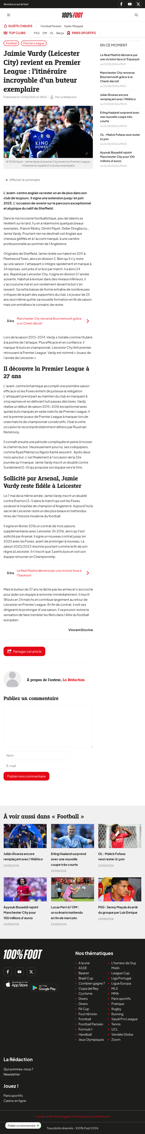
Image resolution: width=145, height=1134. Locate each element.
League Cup (120, 973)
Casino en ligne (15, 1101)
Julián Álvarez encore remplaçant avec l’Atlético (23, 856)
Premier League (33, 43)
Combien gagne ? (92, 983)
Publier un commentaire (22, 1125)
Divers (83, 999)
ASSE (83, 968)
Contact (40, 1116)
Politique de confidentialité (92, 1116)
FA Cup (84, 1009)
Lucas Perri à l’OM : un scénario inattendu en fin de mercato (67, 912)
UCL (114, 1029)
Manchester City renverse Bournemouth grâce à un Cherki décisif (117, 77)
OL (52, 33)
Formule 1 (85, 1029)
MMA (115, 993)
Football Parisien (51, 26)
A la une (84, 963)
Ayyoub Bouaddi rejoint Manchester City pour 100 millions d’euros (117, 157)
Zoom (115, 1039)
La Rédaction (74, 679)
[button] (136, 15)
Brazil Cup (86, 978)
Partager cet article (27, 651)
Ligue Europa (121, 983)
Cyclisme (85, 993)
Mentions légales (60, 1116)
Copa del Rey (88, 988)
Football (11, 43)
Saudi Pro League (124, 1019)
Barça (60, 33)
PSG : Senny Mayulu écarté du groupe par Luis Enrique (118, 909)
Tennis (116, 1024)
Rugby (116, 1009)
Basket (84, 973)
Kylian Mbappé (73, 26)
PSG (37, 33)
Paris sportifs (121, 999)
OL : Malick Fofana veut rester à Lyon (111, 856)
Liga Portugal (121, 978)
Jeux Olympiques (91, 1039)
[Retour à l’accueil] (72, 14)
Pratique (117, 1004)
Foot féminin (88, 1014)
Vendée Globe (122, 1034)
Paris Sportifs (84, 33)
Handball (85, 1034)
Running (117, 1014)
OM (44, 33)
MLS (114, 988)
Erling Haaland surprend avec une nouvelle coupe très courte (120, 117)
